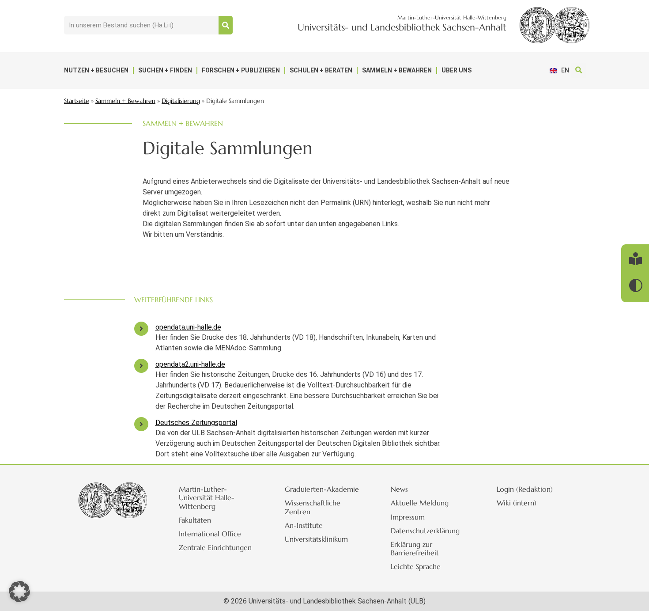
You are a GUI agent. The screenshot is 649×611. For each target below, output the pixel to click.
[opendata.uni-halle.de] (141, 328)
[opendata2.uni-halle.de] (141, 365)
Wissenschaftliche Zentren (312, 507)
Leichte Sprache (416, 566)
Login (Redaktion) (525, 489)
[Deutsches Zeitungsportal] (141, 424)
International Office (210, 533)
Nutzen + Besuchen (96, 70)
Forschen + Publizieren (241, 70)
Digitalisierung (181, 101)
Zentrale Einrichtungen (215, 547)
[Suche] (226, 25)
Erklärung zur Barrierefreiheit (415, 548)
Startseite (76, 101)
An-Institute (304, 525)
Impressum (408, 516)
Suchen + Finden (165, 70)
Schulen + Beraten (321, 70)
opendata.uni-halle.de (188, 327)
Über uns (456, 70)
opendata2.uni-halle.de (190, 364)
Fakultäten (195, 520)
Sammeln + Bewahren (397, 70)
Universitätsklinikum (316, 539)
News (399, 489)
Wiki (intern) (516, 502)
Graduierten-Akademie (322, 489)
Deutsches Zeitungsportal (196, 422)
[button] (578, 70)
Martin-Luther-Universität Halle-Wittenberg (206, 497)
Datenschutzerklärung (425, 530)
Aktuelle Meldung (420, 502)
